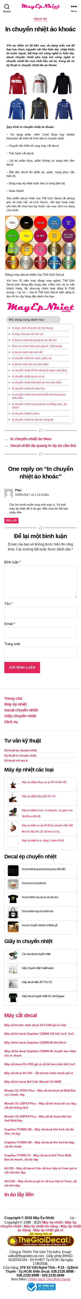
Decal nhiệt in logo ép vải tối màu (37, 911)
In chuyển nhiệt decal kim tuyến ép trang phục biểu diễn (39, 396)
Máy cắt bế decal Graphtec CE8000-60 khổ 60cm (35, 1042)
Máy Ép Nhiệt (43, 1218)
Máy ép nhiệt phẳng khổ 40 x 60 (38, 796)
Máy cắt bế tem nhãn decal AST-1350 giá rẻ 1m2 (35, 1025)
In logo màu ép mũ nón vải (27, 334)
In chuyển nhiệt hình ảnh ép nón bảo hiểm (37, 382)
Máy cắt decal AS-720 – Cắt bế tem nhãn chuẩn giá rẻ (38, 1073)
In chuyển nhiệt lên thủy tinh (28, 388)
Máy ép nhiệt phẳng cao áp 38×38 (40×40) (44, 782)
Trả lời (11, 520)
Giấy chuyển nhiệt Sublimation (38, 968)
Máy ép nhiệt (15, 704)
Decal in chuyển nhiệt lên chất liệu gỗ (39, 925)
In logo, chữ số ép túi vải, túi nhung (32, 328)
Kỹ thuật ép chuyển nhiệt (20, 750)
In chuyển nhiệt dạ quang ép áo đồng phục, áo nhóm (39, 406)
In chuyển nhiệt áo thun (26, 413)
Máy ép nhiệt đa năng (41, 1226)
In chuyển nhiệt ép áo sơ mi (28, 376)
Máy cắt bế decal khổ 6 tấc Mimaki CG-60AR (32, 1081)
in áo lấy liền (18, 1194)
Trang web (12, 644)
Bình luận (12, 562)
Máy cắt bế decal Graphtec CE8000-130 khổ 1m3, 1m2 (38, 1033)
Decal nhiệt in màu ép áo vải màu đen (40, 897)
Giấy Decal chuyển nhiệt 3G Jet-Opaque (43, 996)
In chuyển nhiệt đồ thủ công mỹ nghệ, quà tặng (39, 370)
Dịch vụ (40, 19)
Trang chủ (13, 698)
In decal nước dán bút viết (27, 352)
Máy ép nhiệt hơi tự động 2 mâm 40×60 (43, 840)
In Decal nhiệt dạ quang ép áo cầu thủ (34, 340)
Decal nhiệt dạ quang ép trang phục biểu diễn (44, 869)
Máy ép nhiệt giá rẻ (48, 1230)
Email (9, 624)
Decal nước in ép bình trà (34, 883)
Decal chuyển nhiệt (21, 710)
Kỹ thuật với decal (16, 760)
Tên (8, 604)
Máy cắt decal (20, 1015)
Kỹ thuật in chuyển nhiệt (20, 755)
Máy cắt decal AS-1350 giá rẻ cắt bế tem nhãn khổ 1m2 (39, 1064)
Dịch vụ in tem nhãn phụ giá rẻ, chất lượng (37, 346)
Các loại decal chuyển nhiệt (36, 954)
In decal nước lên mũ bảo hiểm (30, 364)
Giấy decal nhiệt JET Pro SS (37, 982)
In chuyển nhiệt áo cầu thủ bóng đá (32, 419)
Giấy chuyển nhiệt (20, 716)
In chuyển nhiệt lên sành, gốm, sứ (32, 358)
